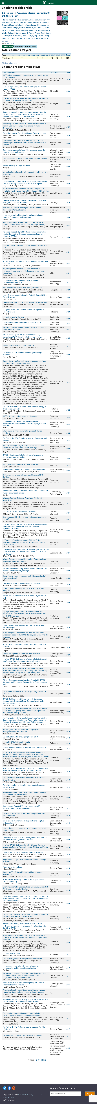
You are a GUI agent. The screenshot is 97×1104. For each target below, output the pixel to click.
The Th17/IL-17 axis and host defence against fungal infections (22, 353)
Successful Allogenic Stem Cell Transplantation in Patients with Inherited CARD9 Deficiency (24, 793)
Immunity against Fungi (11, 953)
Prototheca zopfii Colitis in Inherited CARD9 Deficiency (23, 852)
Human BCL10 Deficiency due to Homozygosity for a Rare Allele (24, 597)
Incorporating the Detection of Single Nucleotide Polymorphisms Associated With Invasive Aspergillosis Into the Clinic (24, 423)
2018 (53, 55)
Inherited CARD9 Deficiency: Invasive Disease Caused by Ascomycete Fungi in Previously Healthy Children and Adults (25, 846)
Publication (54, 72)
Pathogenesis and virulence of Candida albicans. (21, 464)
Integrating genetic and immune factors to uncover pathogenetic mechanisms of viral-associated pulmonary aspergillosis (24, 271)
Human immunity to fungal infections (16, 165)
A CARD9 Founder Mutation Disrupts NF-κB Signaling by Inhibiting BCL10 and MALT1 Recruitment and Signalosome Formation (25, 937)
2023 (28, 55)
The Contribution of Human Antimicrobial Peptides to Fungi (25, 158)
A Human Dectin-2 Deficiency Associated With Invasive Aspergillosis (23, 499)
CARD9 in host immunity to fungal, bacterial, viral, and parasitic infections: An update (23, 456)
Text (7, 43)
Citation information (10, 63)
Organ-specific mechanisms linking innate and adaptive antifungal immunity (23, 822)
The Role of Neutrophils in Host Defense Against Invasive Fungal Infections (24, 814)
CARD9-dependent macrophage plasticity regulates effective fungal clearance (25, 76)
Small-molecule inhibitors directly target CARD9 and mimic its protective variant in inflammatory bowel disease (25, 1000)
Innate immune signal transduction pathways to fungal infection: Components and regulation (23, 216)
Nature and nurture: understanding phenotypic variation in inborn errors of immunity (24, 328)
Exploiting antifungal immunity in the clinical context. (22, 322)
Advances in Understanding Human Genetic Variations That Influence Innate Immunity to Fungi (25, 569)
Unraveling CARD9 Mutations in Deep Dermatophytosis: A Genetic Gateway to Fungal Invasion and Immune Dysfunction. (24, 125)
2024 (23, 55)
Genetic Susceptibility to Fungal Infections (18, 345)
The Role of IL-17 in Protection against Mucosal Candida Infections (24, 1028)
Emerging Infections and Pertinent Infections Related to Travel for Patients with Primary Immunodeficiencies (23, 1014)
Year (68, 72)
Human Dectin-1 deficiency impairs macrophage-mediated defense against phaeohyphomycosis (24, 362)
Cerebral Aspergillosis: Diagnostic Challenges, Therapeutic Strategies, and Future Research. (24, 201)
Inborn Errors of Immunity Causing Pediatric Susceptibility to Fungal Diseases (25, 296)
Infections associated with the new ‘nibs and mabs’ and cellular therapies (23, 626)
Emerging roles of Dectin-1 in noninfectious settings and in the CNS (24, 518)
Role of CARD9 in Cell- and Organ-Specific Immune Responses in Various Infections (22, 208)
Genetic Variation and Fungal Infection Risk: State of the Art (25, 747)
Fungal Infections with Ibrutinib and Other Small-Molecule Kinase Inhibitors (24, 779)
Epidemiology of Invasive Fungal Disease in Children (22, 1035)
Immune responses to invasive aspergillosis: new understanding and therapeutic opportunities (21, 967)
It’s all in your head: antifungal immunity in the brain (22, 583)
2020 (43, 55)
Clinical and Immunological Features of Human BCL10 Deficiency (23, 476)
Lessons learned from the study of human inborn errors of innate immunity (24, 829)
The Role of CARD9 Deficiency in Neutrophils (19, 512)
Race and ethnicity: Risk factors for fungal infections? (22, 287)
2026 (13, 55)
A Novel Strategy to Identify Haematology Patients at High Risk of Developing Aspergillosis (24, 560)
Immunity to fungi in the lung (13, 317)
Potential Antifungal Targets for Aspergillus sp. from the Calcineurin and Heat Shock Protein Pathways (23, 446)
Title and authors (9, 72)
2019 (48, 55)
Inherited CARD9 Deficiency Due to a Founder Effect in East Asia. (25, 246)
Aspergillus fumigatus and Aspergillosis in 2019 (20, 737)
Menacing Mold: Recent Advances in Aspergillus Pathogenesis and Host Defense (21, 730)
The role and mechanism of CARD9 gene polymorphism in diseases (24, 692)
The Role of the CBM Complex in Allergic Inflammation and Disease (25, 439)
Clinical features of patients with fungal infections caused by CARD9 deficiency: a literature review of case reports (25, 182)
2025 (18, 55)
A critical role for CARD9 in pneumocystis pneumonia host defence (24, 645)
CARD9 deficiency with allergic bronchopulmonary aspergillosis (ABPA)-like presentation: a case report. (22, 336)
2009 (63, 55)
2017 (58, 55)
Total (68, 55)
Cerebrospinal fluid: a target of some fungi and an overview (25, 302)
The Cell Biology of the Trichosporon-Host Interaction (22, 958)
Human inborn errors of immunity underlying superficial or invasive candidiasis (24, 577)
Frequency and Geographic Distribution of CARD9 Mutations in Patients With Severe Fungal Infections (25, 915)
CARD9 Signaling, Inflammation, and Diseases (20, 416)
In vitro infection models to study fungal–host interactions (24, 469)
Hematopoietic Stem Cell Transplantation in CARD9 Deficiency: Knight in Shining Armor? (22, 807)
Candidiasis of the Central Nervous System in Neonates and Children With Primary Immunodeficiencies (25, 838)
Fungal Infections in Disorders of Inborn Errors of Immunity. (25, 133)
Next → (45, 1059)
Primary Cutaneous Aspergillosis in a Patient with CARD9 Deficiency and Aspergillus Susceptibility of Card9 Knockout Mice (25, 682)
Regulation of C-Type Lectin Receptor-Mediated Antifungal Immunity (24, 860)
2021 (38, 55)
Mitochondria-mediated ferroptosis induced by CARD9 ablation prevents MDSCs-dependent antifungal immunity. (24, 223)
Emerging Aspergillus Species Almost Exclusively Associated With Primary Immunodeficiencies (25, 888)
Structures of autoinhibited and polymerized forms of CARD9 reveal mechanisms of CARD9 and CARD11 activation (25, 769)
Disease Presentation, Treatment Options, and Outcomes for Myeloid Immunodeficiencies (25, 491)
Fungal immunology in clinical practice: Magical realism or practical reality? (24, 786)
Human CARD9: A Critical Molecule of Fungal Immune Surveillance (23, 873)
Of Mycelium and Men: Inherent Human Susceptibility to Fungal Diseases (23, 310)
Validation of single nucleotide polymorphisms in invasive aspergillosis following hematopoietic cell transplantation (24, 991)
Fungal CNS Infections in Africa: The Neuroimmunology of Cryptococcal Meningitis (24, 407)
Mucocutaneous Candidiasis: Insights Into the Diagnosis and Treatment (25, 262)
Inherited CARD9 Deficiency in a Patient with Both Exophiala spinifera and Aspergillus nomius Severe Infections (25, 660)
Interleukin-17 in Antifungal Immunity (16, 742)
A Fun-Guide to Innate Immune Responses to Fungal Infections (22, 432)
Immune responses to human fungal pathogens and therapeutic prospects (20, 281)
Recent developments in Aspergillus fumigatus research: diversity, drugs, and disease (24, 151)
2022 (33, 55)
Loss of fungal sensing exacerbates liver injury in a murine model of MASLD (24, 88)
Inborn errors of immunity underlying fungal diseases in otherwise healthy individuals (23, 983)
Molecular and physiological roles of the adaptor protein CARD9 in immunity (23, 880)
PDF (12, 43)
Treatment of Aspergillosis (12, 867)
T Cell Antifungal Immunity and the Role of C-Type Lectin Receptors (24, 589)
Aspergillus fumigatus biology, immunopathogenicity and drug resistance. (25, 173)
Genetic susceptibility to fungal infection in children (21, 654)
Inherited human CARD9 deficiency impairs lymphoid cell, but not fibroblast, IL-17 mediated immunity (25, 99)
